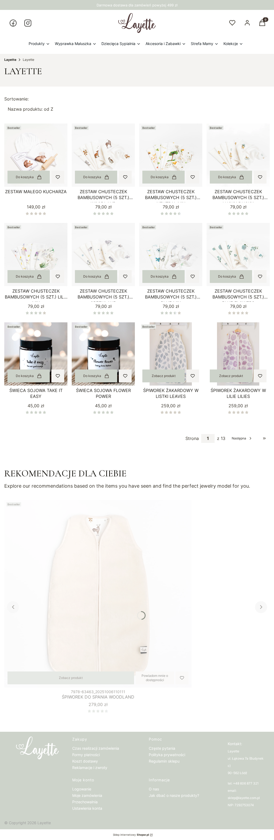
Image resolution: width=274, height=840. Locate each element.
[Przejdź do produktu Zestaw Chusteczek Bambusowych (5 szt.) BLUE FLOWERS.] (238, 254)
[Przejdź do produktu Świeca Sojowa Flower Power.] (103, 354)
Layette (10, 60)
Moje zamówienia (87, 795)
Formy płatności (86, 754)
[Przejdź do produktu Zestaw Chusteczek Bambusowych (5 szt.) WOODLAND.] (103, 155)
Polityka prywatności (167, 754)
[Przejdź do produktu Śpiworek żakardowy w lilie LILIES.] (238, 354)
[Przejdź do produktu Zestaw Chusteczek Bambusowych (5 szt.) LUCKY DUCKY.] (238, 155)
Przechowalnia (85, 802)
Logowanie (81, 789)
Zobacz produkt (164, 376)
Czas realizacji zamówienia (95, 748)
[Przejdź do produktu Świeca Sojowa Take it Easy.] (35, 354)
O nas (154, 789)
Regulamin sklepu (164, 761)
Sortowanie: (16, 99)
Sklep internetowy (131, 834)
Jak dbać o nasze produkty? (174, 795)
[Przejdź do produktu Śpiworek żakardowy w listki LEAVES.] (170, 354)
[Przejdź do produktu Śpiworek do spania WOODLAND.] (98, 594)
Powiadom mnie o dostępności (155, 678)
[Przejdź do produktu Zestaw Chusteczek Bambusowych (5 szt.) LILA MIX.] (35, 254)
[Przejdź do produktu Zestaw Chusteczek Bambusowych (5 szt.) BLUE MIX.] (170, 254)
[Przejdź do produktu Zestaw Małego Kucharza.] (35, 155)
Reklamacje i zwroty (89, 767)
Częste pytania (162, 748)
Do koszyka (25, 177)
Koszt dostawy (85, 761)
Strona (192, 438)
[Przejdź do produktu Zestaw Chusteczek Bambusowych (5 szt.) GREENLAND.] (103, 254)
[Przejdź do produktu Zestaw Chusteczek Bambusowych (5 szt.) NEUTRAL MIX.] (170, 155)
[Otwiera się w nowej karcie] (13, 23)
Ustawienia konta (87, 808)
